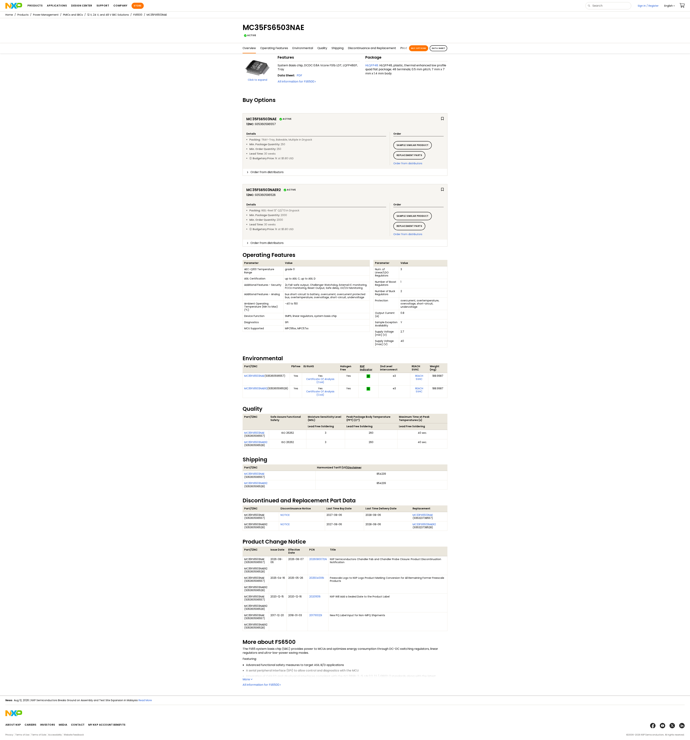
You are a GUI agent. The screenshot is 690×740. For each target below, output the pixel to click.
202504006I (316, 578)
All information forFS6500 (296, 81)
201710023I (315, 615)
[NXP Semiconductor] (13, 5)
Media (63, 725)
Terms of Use (22, 734)
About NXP (13, 725)
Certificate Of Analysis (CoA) (320, 380)
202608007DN (318, 559)
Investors (47, 725)
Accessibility (55, 734)
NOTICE (285, 515)
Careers (30, 725)
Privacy (9, 734)
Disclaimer (354, 467)
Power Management (46, 15)
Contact (78, 725)
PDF (299, 75)
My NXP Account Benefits (107, 725)
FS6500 (137, 15)
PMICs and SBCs (73, 15)
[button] (669, 5)
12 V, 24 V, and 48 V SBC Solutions (108, 15)
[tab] (345, 172)
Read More (155, 700)
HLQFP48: (372, 65)
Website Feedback (74, 734)
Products (23, 15)
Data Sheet (438, 48)
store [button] (137, 5)
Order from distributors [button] (267, 172)
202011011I (314, 596)
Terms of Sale (38, 734)
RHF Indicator (366, 368)
